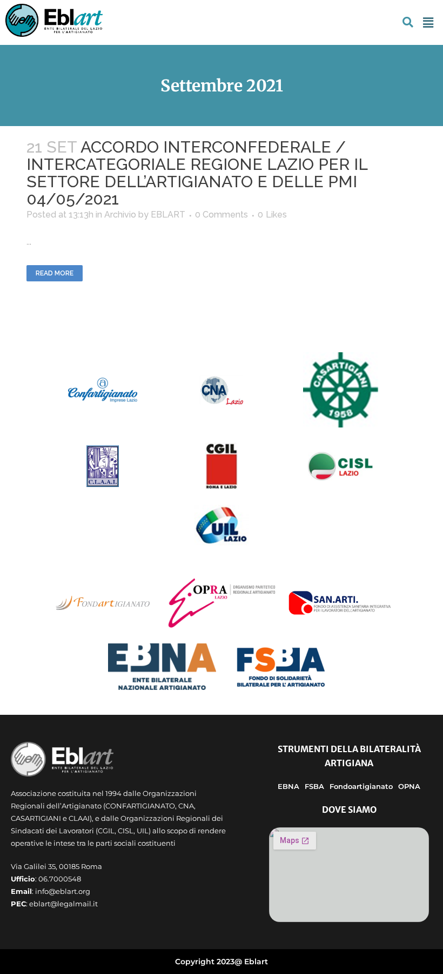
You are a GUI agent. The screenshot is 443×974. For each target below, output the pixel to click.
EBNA (288, 786)
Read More (54, 273)
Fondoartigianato (361, 786)
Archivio (120, 214)
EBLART (168, 214)
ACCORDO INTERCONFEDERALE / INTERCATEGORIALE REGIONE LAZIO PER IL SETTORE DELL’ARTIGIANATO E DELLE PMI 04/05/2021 (196, 172)
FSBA (314, 786)
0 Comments (221, 214)
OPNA (409, 786)
